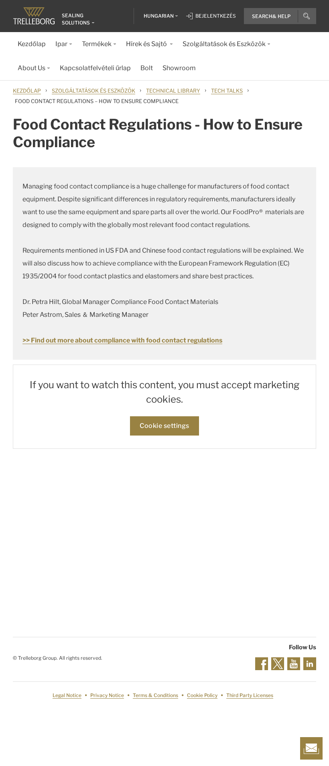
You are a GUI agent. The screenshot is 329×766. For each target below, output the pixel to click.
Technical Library (173, 90)
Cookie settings (164, 426)
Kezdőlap (27, 90)
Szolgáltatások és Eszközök (93, 90)
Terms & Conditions (155, 695)
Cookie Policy (202, 695)
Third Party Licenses (249, 695)
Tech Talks (227, 90)
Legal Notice (67, 695)
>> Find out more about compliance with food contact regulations (122, 340)
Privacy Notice (107, 695)
